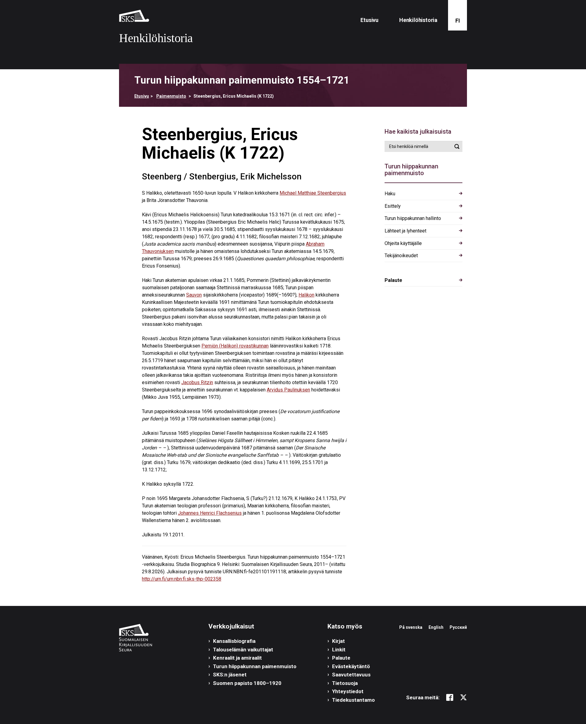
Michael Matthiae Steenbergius (313, 193)
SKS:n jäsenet (230, 675)
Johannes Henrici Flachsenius (210, 513)
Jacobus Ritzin (197, 382)
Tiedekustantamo (353, 700)
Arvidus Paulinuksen (288, 390)
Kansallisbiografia (234, 641)
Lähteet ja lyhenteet (405, 231)
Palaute (393, 280)
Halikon (306, 295)
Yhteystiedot (348, 691)
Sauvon (194, 295)
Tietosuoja (345, 683)
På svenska (410, 627)
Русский (458, 627)
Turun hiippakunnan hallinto (413, 218)
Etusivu (369, 20)
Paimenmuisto (171, 96)
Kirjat (338, 641)
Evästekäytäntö (351, 666)
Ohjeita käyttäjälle (403, 243)
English (436, 627)
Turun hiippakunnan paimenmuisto (254, 666)
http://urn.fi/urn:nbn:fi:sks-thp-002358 (181, 579)
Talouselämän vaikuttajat (243, 650)
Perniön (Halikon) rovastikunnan (235, 346)
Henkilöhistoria (418, 20)
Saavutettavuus (351, 675)
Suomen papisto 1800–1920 (247, 683)
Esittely (393, 206)
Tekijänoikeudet (401, 255)
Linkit (338, 650)
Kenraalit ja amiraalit (237, 658)
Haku (390, 193)
